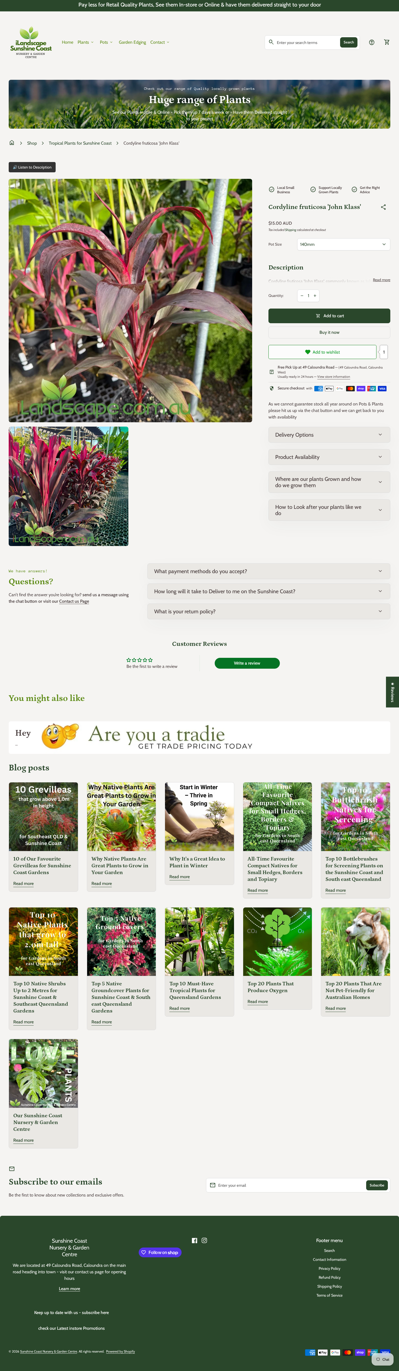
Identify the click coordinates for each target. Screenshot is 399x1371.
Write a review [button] (247, 663)
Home (67, 42)
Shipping (290, 230)
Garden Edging (132, 42)
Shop (32, 143)
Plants (86, 42)
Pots (106, 42)
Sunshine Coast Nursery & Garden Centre (69, 1247)
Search (349, 42)
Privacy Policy (329, 1268)
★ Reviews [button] (392, 692)
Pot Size (275, 244)
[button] (108, 1320)
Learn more (69, 1288)
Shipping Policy (329, 1286)
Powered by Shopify (120, 1351)
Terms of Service (329, 1295)
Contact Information (329, 1259)
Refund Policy (330, 1277)
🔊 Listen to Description (32, 167)
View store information (333, 377)
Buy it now (329, 332)
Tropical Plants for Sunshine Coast (80, 143)
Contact (160, 42)
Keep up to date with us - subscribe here (71, 1312)
